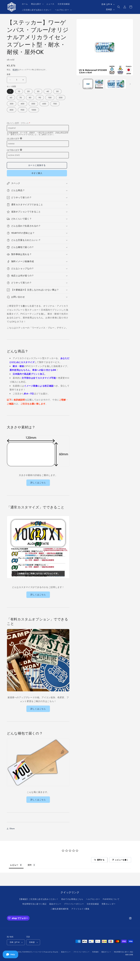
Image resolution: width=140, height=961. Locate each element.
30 (38, 91)
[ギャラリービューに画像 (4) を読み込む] (121, 84)
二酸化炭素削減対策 (59, 908)
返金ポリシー (55, 904)
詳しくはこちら (38, 482)
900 (22, 109)
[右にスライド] (130, 84)
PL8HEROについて (111, 899)
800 (11, 109)
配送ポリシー (106, 952)
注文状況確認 (93, 904)
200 (60, 97)
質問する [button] (100, 860)
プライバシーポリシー (74, 904)
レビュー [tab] (14, 865)
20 (28, 91)
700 (55, 103)
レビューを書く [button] (121, 860)
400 (22, 103)
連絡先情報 (129, 954)
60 (11, 97)
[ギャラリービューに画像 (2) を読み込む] (99, 84)
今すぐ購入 (36, 173)
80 (30, 97)
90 (40, 97)
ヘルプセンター (93, 899)
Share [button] (12, 828)
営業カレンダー (109, 904)
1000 (33, 109)
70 (20, 97)
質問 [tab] (30, 865)
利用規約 (95, 952)
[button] (37, 4)
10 (19, 91)
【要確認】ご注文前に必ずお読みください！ (38, 899)
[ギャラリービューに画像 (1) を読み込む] (88, 84)
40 (47, 91)
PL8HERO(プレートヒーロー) (32, 952)
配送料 (15, 69)
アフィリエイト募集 (80, 908)
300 (11, 103)
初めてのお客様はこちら (72, 899)
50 (57, 91)
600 (44, 103)
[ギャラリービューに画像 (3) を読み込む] (110, 84)
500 (33, 103)
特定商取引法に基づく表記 (34, 904)
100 (50, 97)
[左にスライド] (79, 84)
